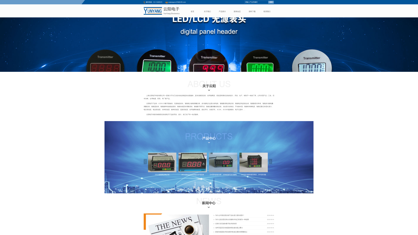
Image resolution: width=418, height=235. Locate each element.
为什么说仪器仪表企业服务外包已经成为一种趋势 (232, 219)
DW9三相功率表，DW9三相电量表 (253, 174)
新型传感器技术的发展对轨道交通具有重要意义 (231, 232)
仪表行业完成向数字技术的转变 (226, 223)
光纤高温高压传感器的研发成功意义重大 (229, 228)
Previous (145, 161)
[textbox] (256, 2)
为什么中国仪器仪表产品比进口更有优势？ (229, 215)
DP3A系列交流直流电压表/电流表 (162, 174)
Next (270, 161)
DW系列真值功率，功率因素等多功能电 (192, 174)
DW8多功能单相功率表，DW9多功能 (223, 174)
